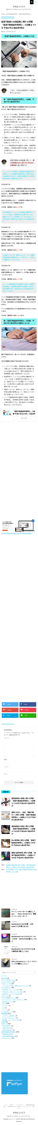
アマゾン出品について (8, 980)
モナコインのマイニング (9, 1018)
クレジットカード (7, 982)
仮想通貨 (4, 1013)
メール (6, 767)
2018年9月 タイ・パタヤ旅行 (10, 989)
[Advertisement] (19, 449)
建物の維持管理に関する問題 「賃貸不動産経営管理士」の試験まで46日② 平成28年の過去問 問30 (23, 855)
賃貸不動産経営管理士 (8, 724)
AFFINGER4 (19, 1121)
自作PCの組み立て (7, 1030)
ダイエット (4, 996)
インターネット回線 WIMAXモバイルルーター (15, 985)
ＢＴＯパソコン (6, 1038)
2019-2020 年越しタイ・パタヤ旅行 (12, 992)
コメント (6, 738)
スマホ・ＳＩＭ (6, 983)
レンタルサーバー (7, 1011)
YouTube (4, 978)
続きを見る (24, 418)
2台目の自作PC (6, 1025)
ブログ (3, 1003)
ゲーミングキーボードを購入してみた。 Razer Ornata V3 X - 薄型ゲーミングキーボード (23, 914)
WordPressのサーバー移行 (14, 1106)
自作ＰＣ (4, 1023)
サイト (6, 774)
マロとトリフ (19, 6)
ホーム (6, 1105)
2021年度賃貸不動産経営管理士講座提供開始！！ (18, 533)
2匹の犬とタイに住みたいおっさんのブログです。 (19, 1116)
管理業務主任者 (6, 1034)
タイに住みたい (6, 987)
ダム (3, 1007)
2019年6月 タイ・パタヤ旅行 (10, 994)
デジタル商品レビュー (8, 997)
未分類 (3, 1022)
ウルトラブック (26, 1106)
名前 (5, 759)
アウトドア (5, 1005)
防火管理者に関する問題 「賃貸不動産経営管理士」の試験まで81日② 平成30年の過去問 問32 (23, 842)
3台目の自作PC (6, 1028)
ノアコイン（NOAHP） (8, 1015)
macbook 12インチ (7, 1001)
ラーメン (4, 1010)
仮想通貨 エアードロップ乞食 (11, 1020)
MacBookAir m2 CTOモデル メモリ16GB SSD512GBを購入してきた (24, 939)
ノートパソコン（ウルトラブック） (12, 999)
